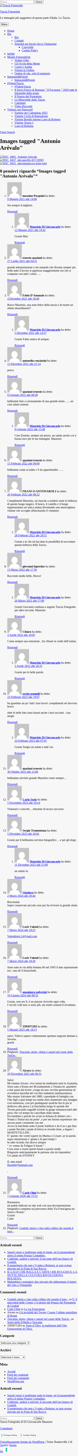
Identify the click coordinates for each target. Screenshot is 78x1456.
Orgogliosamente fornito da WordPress (22, 1441)
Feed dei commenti (18, 1378)
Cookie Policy (30, 50)
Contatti (19, 40)
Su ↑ (2, 1451)
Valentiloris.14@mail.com (22, 936)
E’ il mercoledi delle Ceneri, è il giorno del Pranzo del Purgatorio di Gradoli (42, 1302)
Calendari (20, 103)
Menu (4, 24)
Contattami (6, 1428)
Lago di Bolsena (24, 125)
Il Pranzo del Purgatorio (28, 96)
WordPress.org (15, 1381)
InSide (11, 53)
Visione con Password (20, 109)
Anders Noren (8, 1445)
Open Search (7, 132)
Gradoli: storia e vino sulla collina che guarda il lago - (37, 1299)
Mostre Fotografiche (18, 57)
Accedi (11, 1371)
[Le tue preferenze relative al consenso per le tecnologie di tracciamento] (6, 1449)
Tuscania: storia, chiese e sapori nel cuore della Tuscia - (38, 1318)
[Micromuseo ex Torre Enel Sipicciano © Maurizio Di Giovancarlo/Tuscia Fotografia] (23, 163)
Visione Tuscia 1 (24, 122)
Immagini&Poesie (17, 76)
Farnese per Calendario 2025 (31, 112)
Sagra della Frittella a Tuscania (24, 1322)
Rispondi (12, 211)
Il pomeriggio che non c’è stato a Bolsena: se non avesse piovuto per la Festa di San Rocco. (39, 1267)
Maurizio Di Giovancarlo (45, 226)
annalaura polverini (34, 992)
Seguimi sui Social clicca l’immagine (36, 43)
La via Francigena (34, 1309)
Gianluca (28, 892)
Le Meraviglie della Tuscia (30, 99)
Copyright (27, 47)
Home (10, 30)
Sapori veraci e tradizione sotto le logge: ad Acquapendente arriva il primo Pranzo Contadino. (41, 1254)
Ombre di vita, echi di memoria (32, 73)
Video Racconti (23, 106)
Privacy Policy (10, 1435)
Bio (9, 34)
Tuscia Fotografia (10, 11)
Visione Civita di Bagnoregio (31, 116)
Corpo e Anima (23, 66)
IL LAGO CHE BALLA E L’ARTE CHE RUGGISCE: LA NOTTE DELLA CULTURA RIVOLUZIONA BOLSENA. (42, 1275)
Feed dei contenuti (17, 1374)
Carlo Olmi (29, 1192)
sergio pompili (31, 693)
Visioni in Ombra (24, 70)
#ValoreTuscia (15, 83)
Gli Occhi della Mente (27, 63)
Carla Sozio (29, 799)
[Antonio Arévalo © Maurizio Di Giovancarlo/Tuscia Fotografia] (18, 156)
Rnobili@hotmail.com (20, 1165)
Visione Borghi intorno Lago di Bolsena (37, 119)
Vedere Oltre (22, 60)
